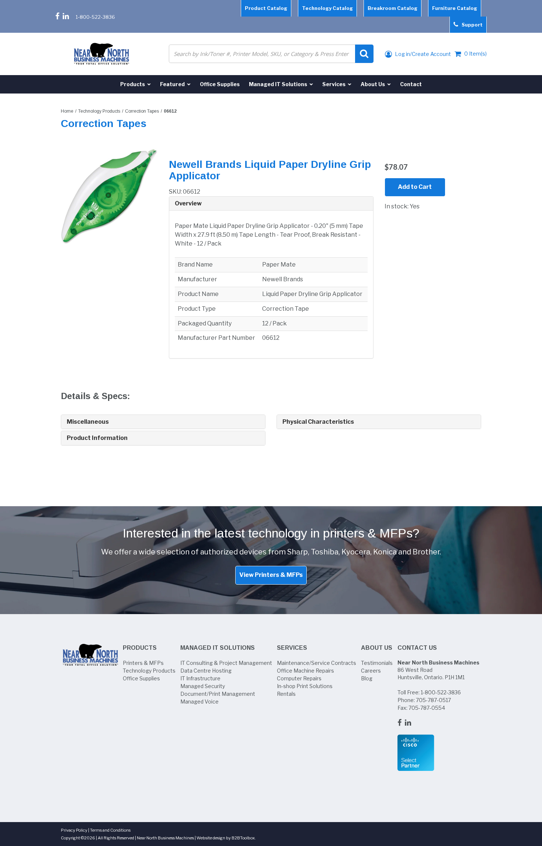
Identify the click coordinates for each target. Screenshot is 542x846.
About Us (376, 648)
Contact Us (417, 648)
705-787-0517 (433, 700)
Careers (371, 670)
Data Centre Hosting (206, 670)
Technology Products (99, 111)
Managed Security (202, 686)
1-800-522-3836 (95, 17)
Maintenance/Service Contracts (316, 663)
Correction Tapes (142, 111)
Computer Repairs (299, 678)
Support (470, 25)
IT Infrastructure (200, 678)
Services (292, 648)
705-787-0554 (427, 708)
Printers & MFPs (143, 663)
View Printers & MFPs (271, 574)
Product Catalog (266, 8)
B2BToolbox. (244, 837)
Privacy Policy (74, 830)
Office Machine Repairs (305, 670)
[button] (271, 203)
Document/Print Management (217, 694)
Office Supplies (141, 678)
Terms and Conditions (110, 830)
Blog (366, 678)
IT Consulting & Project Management (226, 663)
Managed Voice (199, 701)
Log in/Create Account (422, 54)
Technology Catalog (327, 8)
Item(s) (475, 53)
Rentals (286, 694)
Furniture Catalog (454, 8)
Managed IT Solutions (217, 648)
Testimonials (377, 663)
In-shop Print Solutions (305, 686)
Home (67, 111)
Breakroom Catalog (392, 8)
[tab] (271, 204)
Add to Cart (415, 186)
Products (140, 648)
